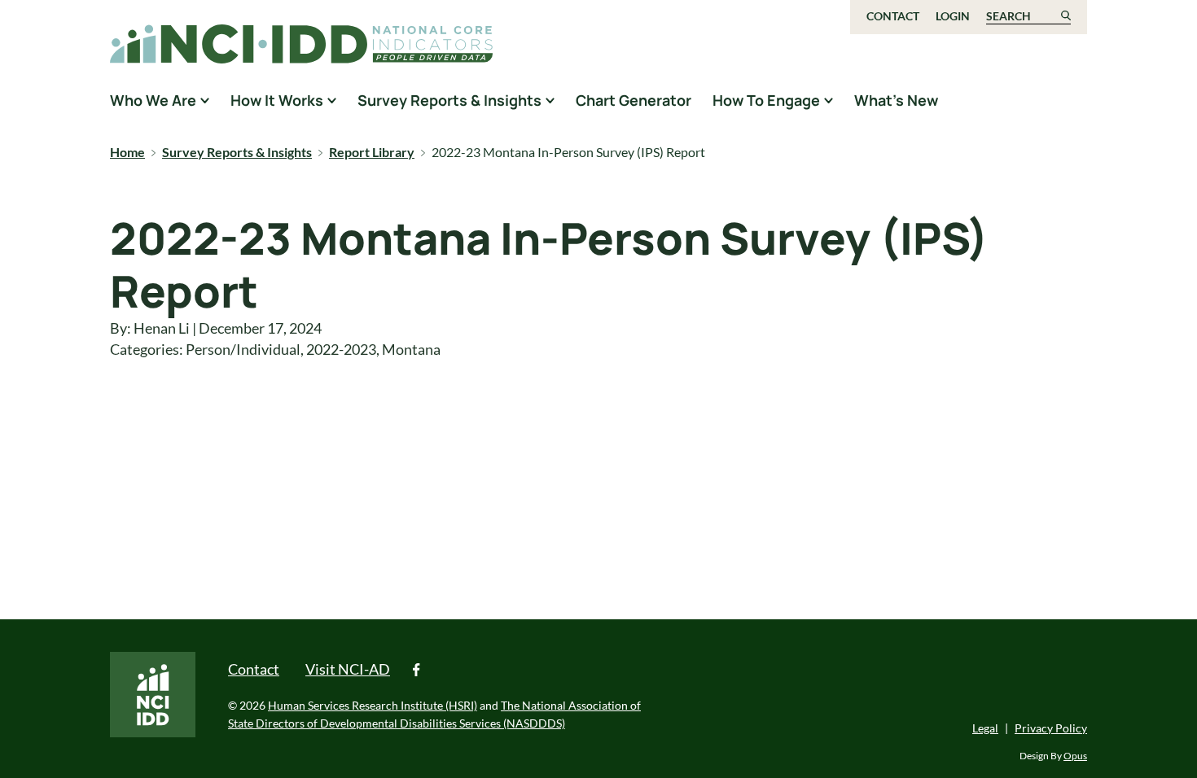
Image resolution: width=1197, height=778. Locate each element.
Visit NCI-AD (347, 669)
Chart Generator (633, 100)
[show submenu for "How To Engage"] (828, 100)
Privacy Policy (1051, 728)
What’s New (896, 100)
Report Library (371, 152)
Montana (411, 349)
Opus (1075, 756)
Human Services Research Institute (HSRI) (372, 705)
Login (953, 16)
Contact (892, 16)
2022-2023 (341, 349)
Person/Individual (243, 349)
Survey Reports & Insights (237, 152)
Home (127, 152)
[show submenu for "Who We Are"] (204, 100)
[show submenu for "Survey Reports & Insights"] (550, 100)
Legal (985, 728)
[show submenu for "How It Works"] (331, 100)
